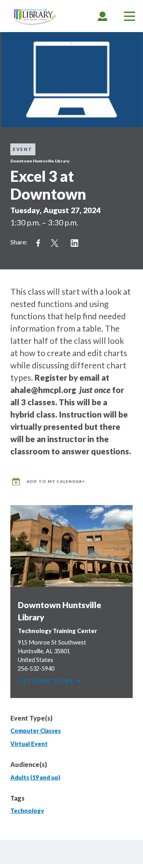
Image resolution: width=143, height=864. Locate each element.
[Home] (35, 16)
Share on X (55, 243)
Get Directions (46, 681)
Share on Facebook (38, 243)
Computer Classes (35, 730)
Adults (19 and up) (35, 777)
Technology (27, 810)
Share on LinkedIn (75, 243)
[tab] (102, 16)
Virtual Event (29, 743)
